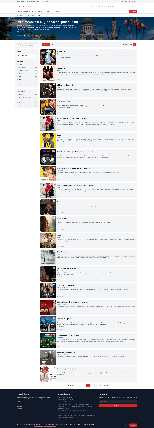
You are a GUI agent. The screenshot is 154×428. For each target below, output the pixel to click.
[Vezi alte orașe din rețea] (24, 15)
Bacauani (65, 404)
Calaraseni (84, 406)
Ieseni (76, 404)
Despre (58, 11)
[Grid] (131, 44)
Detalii (126, 425)
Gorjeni (69, 410)
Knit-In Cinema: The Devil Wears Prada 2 (71, 118)
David (59, 235)
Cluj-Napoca (20, 15)
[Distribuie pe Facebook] (24, 35)
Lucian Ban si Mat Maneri (66, 352)
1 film (62, 213)
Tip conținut (37, 11)
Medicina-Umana (90, 415)
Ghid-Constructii (72, 415)
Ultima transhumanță (65, 85)
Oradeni (64, 399)
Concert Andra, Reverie (65, 285)
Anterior (70, 385)
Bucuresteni (71, 406)
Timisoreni (69, 397)
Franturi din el (62, 218)
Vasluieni (81, 404)
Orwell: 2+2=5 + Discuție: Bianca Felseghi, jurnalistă (75, 152)
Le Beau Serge (62, 68)
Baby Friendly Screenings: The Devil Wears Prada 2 (75, 185)
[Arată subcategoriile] (42, 15)
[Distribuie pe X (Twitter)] (28, 35)
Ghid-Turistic (81, 415)
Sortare (19, 51)
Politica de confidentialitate (50, 426)
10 (92, 385)
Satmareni (70, 399)
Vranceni (87, 404)
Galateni (71, 404)
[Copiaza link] (40, 35)
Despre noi (20, 401)
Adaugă (134, 11)
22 (100, 385)
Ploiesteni (60, 408)
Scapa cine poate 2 (63, 202)
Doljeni (64, 410)
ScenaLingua (72, 417)
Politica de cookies (38, 426)
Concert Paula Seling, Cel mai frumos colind (72, 302)
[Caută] (132, 6)
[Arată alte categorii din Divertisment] (36, 15)
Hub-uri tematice (24, 11)
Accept (133, 425)
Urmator (107, 385)
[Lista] (134, 44)
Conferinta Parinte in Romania (68, 335)
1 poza (58, 62)
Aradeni (64, 397)
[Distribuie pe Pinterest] (36, 35)
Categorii (48, 11)
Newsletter (20, 408)
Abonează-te (118, 405)
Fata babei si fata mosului (66, 269)
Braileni (65, 406)
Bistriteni (67, 402)
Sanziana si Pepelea (64, 319)
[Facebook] (18, 411)
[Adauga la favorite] (54, 51)
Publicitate (124, 1)
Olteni (73, 410)
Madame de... (62, 52)
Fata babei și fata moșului (66, 369)
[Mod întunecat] (130, 2)
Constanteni (67, 413)
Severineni (79, 410)
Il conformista (62, 252)
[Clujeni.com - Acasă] (24, 6)
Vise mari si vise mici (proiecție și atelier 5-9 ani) (74, 168)
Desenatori (65, 417)
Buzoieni (78, 406)
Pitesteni (90, 406)
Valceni (85, 410)
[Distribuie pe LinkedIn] (32, 35)
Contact (19, 404)
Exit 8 (59, 135)
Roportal (65, 415)
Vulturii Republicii (63, 102)
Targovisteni (67, 408)
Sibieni (73, 402)
